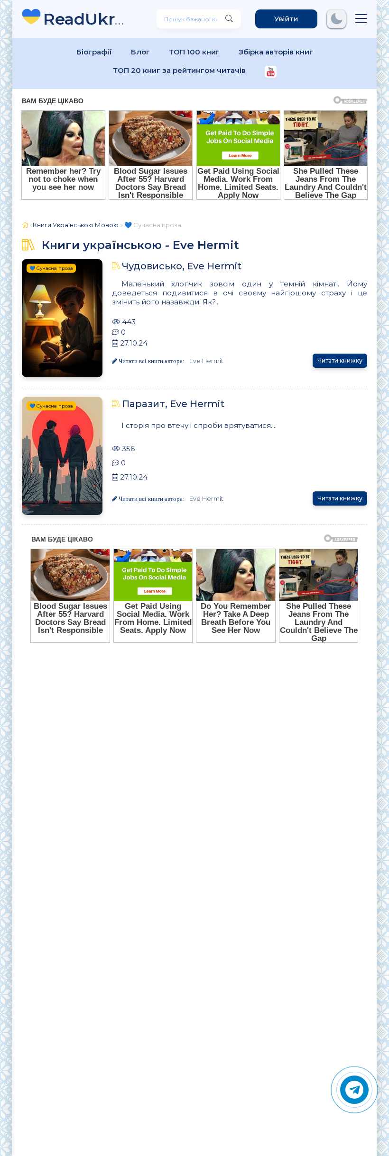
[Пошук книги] (229, 18)
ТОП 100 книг (194, 51)
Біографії (94, 51)
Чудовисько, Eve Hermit (181, 266)
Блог (140, 51)
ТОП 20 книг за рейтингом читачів (179, 70)
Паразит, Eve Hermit (173, 403)
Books (85, 18)
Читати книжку (339, 360)
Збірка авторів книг (276, 51)
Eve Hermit (206, 361)
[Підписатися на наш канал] (270, 72)
